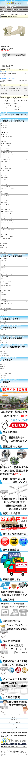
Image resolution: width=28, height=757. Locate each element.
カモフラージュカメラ (5, 182)
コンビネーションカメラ (5, 184)
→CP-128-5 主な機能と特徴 (7, 65)
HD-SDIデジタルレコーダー (6, 200)
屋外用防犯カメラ (4, 177)
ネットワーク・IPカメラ (4, 204)
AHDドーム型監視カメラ (5, 129)
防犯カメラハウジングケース (6, 274)
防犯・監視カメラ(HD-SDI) (5, 191)
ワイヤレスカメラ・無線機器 (5, 281)
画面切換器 (3, 265)
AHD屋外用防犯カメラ (5, 127)
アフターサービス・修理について (6, 373)
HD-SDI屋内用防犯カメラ (5, 193)
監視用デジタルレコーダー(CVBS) (7, 188)
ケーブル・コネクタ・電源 (5, 290)
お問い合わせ (2, 366)
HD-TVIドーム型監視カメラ (6, 148)
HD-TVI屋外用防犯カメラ (5, 150)
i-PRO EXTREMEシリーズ (6, 225)
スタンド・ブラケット (5, 276)
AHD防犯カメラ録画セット (6, 143)
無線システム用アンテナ (5, 287)
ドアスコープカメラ (3, 245)
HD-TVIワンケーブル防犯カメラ (7, 154)
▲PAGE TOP (25, 83)
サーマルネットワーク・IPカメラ (7, 218)
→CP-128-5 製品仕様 (5, 68)
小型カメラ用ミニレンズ (5, 306)
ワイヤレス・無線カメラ (5, 283)
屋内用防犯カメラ (4, 175)
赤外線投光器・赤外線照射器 (5, 308)
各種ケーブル (3, 292)
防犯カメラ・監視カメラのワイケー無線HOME (14, 714)
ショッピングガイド (3, 361)
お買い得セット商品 (3, 250)
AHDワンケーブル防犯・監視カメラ (7, 136)
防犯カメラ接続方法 (3, 353)
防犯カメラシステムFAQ (4, 351)
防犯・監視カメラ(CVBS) (4, 170)
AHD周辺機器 (3, 141)
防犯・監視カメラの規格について (6, 348)
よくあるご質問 (3, 364)
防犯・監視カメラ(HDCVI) (5, 159)
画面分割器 (3, 263)
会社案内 (1, 383)
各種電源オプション (4, 299)
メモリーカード (3, 315)
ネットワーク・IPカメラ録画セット (7, 220)
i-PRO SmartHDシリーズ (5, 227)
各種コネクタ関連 (4, 297)
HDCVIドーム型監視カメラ (6, 163)
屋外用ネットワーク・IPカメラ (6, 209)
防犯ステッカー (3, 323)
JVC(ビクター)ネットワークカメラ (7, 229)
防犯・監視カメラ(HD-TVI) (5, 145)
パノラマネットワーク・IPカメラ (7, 213)
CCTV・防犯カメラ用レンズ (5, 301)
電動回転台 (3, 278)
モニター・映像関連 (3, 258)
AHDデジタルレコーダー (5, 139)
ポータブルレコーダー (4, 340)
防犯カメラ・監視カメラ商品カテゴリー (12, 12)
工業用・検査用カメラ (4, 332)
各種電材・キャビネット (4, 312)
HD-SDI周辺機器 (4, 202)
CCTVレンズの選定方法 (4, 355)
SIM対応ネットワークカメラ (6, 216)
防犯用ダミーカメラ (3, 247)
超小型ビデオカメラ (3, 342)
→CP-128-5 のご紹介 (5, 66)
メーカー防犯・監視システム (5, 238)
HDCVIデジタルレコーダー (6, 168)
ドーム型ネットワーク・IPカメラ (7, 211)
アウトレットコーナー (4, 252)
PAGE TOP (14, 729)
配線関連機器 (3, 294)
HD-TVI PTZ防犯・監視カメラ (6, 152)
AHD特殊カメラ (4, 134)
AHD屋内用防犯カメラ (5, 125)
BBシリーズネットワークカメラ (7, 222)
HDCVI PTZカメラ (4, 166)
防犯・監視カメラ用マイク (5, 310)
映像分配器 (3, 267)
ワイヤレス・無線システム (6, 285)
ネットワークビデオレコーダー (7, 231)
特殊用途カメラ (3, 329)
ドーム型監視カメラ (4, 179)
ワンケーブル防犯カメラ (5, 186)
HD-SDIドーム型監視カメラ (6, 197)
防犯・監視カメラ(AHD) (4, 123)
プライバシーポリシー (4, 375)
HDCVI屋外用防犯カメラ (5, 161)
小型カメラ (3, 173)
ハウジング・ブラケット (4, 272)
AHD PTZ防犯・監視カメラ (6, 132)
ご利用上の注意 (14, 717)
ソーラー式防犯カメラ (4, 243)
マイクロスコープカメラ (4, 334)
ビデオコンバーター (4, 269)
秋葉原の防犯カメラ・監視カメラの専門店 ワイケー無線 (13, 746)
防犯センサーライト (3, 321)
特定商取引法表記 (3, 386)
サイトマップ (2, 377)
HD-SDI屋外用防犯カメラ (5, 195)
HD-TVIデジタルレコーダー (6, 157)
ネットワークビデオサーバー (6, 234)
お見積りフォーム (3, 368)
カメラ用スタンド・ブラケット (6, 14)
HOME (3, 12)
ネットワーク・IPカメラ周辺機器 (7, 236)
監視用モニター (4, 260)
